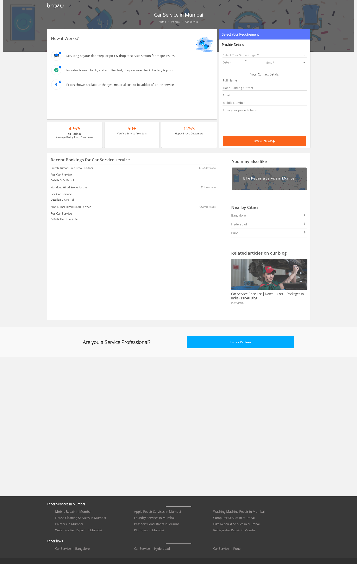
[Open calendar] (245, 61)
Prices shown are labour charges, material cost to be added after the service (120, 85)
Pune (234, 233)
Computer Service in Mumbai (234, 518)
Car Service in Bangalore (72, 548)
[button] (264, 34)
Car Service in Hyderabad (152, 548)
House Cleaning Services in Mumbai (80, 518)
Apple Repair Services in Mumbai (157, 511)
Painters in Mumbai (69, 524)
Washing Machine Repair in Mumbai (239, 511)
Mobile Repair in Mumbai (73, 511)
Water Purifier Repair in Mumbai (78, 530)
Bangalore (238, 215)
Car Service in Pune (226, 548)
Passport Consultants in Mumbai (157, 524)
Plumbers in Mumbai (149, 530)
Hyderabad (239, 224)
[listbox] (265, 55)
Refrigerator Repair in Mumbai (234, 530)
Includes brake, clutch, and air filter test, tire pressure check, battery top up (119, 70)
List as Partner (240, 342)
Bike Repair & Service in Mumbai (236, 524)
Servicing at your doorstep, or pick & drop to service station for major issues (120, 56)
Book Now (263, 141)
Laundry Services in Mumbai (154, 518)
